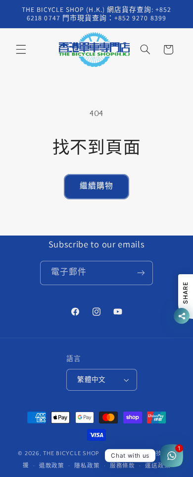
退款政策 (51, 466)
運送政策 (157, 466)
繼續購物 (96, 186)
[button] (20, 49)
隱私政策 (86, 466)
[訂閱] (141, 273)
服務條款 (122, 466)
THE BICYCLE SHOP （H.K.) (83, 453)
